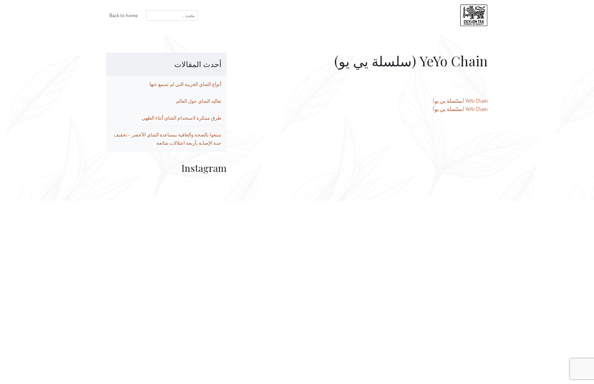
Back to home (123, 15)
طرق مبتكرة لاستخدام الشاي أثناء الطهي (181, 117)
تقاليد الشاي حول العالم (198, 101)
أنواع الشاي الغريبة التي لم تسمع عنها (185, 84)
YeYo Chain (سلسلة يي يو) (460, 100)
